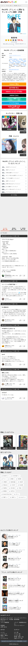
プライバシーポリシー (19, 625)
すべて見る (23, 132)
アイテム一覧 (8, 5)
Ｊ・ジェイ (7, 397)
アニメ (4, 478)
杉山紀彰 (21, 485)
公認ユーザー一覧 (18, 638)
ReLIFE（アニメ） (18, 5)
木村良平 (13, 60)
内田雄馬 (14, 61)
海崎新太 (15, 59)
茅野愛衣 (20, 59)
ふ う (6, 298)
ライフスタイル (4, 638)
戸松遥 (22, 60)
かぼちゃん (7, 345)
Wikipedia (22, 80)
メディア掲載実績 (5, 622)
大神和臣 (19, 61)
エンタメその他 (16, 591)
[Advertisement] (14, 212)
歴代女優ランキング (13, 536)
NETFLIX (13, 491)
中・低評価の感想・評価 (23, 229)
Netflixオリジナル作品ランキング (16, 593)
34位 (6, 385)
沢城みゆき (16, 65)
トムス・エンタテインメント (15, 55)
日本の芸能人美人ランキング (15, 551)
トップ (2, 5)
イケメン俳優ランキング (14, 544)
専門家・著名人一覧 (18, 636)
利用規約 (3, 625)
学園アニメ (5, 497)
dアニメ (17, 494)
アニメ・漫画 (15, 557)
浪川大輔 (22, 64)
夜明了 (17, 60)
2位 (5, 346)
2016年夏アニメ (16, 475)
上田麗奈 (24, 61)
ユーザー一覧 (17, 635)
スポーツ (3, 636)
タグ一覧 (16, 632)
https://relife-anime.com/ (14, 69)
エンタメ (10, 557)
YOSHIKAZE (8, 275)
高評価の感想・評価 (14, 229)
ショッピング (4, 633)
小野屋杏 (12, 62)
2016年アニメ (6, 475)
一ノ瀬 (6, 383)
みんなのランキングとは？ (7, 618)
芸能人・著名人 (11, 535)
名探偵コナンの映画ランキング (15, 600)
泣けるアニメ (23, 497)
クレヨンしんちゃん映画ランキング (16, 585)
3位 (5, 299)
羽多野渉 (5, 488)
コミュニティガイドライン (20, 618)
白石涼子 (13, 485)
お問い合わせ (4, 627)
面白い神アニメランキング (8, 43)
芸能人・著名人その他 (20, 549)
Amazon (24, 33)
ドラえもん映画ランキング (14, 607)
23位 (6, 398)
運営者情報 (16, 619)
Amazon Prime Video (7, 494)
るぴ (6, 363)
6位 (5, 276)
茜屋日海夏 (17, 62)
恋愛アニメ (14, 497)
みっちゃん (7, 319)
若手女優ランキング (13, 565)
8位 (5, 365)
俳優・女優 (18, 535)
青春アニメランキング (6, 281)
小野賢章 (11, 59)
